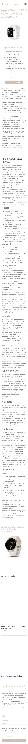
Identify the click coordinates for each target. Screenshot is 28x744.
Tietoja (5, 723)
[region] (14, 734)
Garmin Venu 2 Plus (8, 576)
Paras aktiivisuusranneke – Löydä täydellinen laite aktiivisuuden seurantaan (13, 147)
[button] (25, 4)
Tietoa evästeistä (7, 736)
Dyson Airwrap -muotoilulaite (11, 676)
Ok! (14, 740)
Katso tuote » (4, 578)
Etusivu (5, 720)
